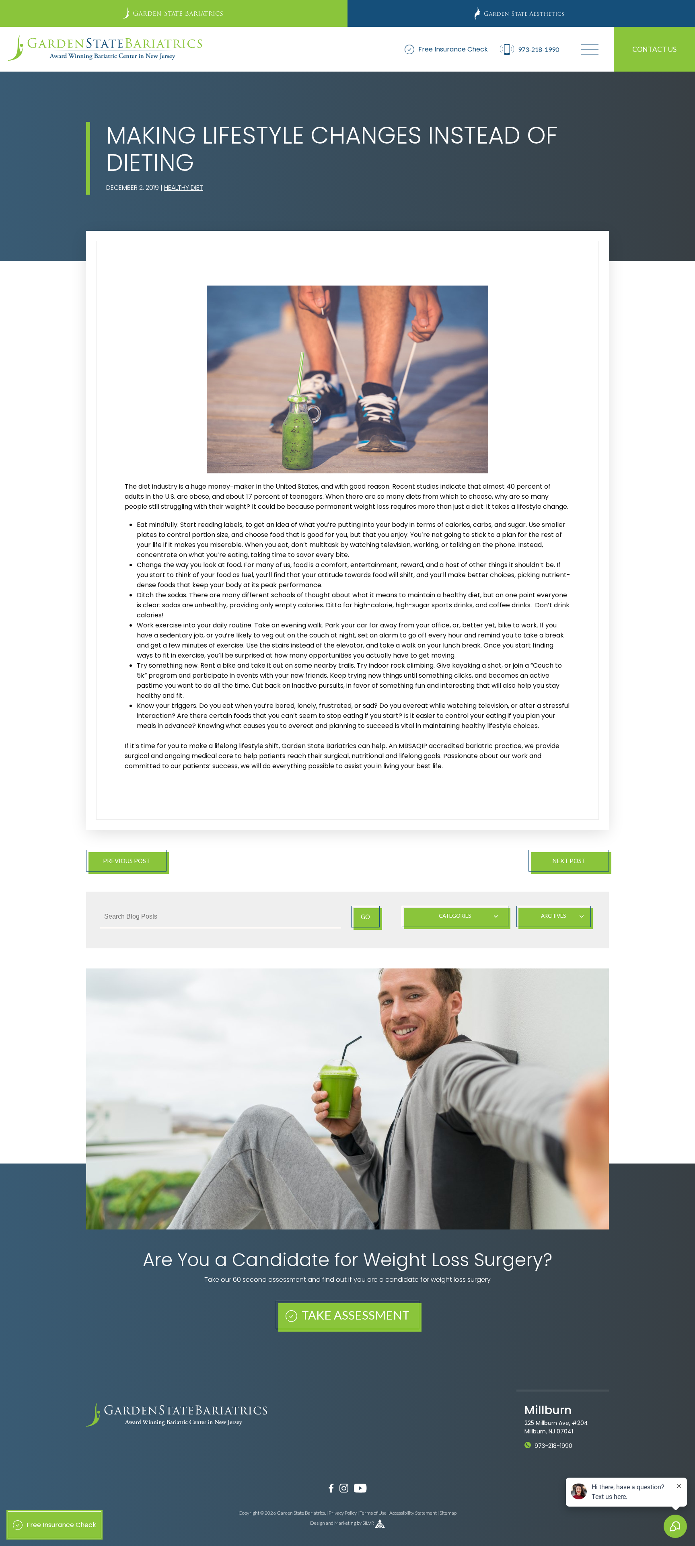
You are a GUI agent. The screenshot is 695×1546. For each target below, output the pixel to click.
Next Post (569, 860)
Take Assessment (354, 1315)
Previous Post (126, 860)
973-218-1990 (553, 1446)
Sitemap (448, 1513)
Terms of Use (373, 1513)
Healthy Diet (183, 187)
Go (365, 916)
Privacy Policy (343, 1513)
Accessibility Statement (413, 1513)
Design (317, 1523)
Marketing (345, 1523)
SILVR (368, 1523)
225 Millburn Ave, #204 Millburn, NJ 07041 (556, 1427)
